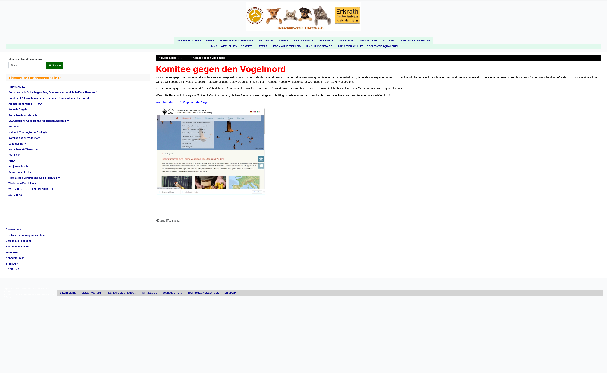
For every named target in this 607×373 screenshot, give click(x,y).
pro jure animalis (18, 166)
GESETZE (247, 46)
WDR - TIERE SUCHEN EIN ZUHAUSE (31, 189)
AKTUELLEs (229, 46)
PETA (11, 160)
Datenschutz (13, 229)
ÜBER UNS (12, 269)
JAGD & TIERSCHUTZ (349, 46)
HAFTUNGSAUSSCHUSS (203, 293)
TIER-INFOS (326, 40)
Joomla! (7, 294)
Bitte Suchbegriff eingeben (25, 59)
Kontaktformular (15, 258)
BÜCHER (388, 40)
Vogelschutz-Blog (195, 102)
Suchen (56, 65)
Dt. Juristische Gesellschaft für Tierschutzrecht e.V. (38, 121)
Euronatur (14, 126)
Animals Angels (17, 109)
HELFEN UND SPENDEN (121, 293)
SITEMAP (230, 293)
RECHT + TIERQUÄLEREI (382, 46)
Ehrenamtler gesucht (18, 241)
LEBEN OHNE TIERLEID (286, 46)
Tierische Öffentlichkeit (22, 183)
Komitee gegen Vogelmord (24, 138)
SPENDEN (12, 263)
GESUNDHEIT (368, 40)
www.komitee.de (167, 102)
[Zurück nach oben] (601, 366)
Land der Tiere (17, 143)
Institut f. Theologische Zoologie (27, 132)
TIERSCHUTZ (346, 40)
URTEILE (262, 46)
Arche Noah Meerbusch (22, 115)
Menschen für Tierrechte (23, 149)
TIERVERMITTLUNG (188, 40)
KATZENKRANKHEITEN (416, 40)
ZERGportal (15, 195)
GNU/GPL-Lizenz (33, 294)
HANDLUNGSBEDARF (318, 46)
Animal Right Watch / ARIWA (25, 103)
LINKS (213, 46)
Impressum (12, 252)
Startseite (68, 293)
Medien (283, 40)
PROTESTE (266, 40)
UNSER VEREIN (91, 293)
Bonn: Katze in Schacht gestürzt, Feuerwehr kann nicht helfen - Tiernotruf (52, 92)
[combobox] (27, 65)
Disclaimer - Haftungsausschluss (25, 235)
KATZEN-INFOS (303, 40)
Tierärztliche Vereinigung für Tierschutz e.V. (34, 177)
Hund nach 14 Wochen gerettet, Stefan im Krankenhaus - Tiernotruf (48, 98)
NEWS (210, 40)
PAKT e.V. (14, 155)
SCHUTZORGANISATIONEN (236, 40)
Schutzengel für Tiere (21, 172)
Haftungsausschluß (17, 246)
